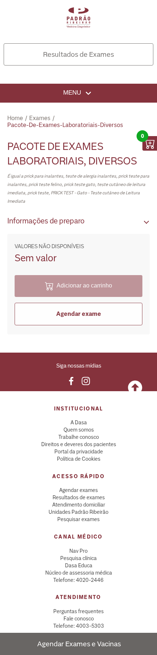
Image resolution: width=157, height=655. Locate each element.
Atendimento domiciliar (78, 505)
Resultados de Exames (78, 54)
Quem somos (79, 430)
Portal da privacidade (78, 451)
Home (15, 118)
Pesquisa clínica (78, 558)
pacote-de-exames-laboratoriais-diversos (65, 125)
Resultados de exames (79, 497)
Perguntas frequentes (78, 611)
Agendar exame (78, 313)
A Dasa (78, 422)
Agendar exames (78, 490)
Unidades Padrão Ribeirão (78, 512)
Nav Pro (78, 551)
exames (39, 118)
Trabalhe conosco (78, 437)
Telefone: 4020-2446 (78, 580)
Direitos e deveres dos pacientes (78, 444)
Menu (73, 92)
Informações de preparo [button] (45, 221)
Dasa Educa (78, 565)
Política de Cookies (78, 459)
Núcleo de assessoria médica (78, 573)
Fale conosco (79, 619)
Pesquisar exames (78, 519)
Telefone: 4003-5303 (78, 626)
